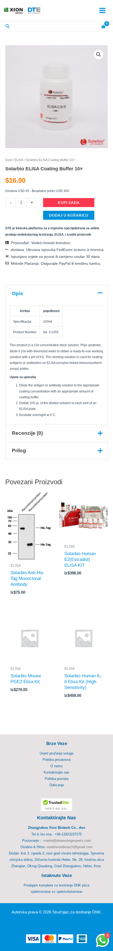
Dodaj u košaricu (68, 215)
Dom (8, 160)
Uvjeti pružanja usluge (56, 753)
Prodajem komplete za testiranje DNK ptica (56, 885)
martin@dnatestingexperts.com (67, 841)
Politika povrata (56, 779)
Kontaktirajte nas (56, 772)
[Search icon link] (7, 27)
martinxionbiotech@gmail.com (70, 847)
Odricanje (56, 785)
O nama (56, 766)
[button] (98, 54)
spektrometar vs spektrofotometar (56, 892)
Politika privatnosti (57, 760)
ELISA (18, 160)
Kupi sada (69, 202)
